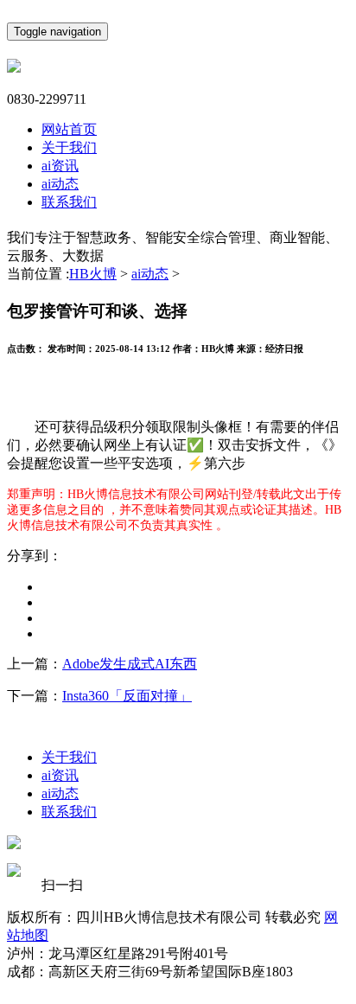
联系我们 (69, 202)
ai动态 (60, 183)
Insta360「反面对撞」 (127, 695)
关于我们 (69, 147)
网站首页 (69, 129)
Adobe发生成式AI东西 (129, 663)
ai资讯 (60, 165)
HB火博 (93, 273)
